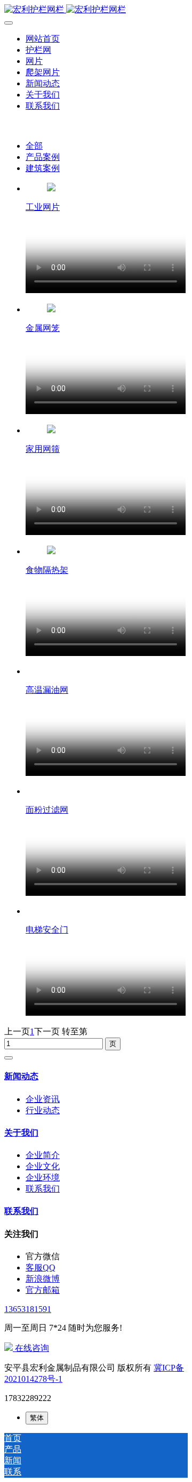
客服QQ (40, 1267)
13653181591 (27, 1309)
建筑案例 (43, 168)
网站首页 (43, 38)
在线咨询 (31, 1348)
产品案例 (43, 156)
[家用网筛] (51, 430)
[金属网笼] (51, 309)
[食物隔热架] (51, 551)
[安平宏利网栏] (96, 9)
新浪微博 (43, 1278)
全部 (34, 145)
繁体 (37, 1418)
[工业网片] (51, 188)
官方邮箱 (43, 1289)
